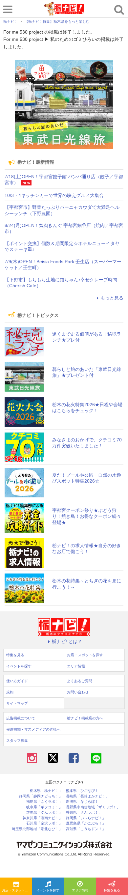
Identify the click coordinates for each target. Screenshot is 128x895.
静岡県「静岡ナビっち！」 (40, 796)
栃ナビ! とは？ (67, 641)
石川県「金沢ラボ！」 (44, 823)
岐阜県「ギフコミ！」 (44, 807)
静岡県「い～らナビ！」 (86, 818)
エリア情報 (80, 890)
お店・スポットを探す (17, 890)
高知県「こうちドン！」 (86, 829)
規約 (9, 692)
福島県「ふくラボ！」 (44, 801)
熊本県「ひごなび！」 (84, 791)
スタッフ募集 (17, 740)
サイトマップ (17, 703)
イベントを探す (47, 890)
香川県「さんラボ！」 (84, 812)
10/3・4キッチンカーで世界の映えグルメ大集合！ (56, 195)
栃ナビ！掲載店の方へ (85, 718)
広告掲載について (20, 718)
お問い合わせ (78, 692)
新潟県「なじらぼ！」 (84, 801)
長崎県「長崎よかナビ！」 (87, 796)
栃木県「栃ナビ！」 (46, 791)
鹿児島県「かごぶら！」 (86, 823)
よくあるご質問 (79, 681)
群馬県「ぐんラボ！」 (44, 812)
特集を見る (15, 655)
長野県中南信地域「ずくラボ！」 (93, 807)
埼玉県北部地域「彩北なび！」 (37, 829)
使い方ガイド (17, 681)
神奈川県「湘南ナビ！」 (42, 818)
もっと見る (111, 297)
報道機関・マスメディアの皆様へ (33, 729)
